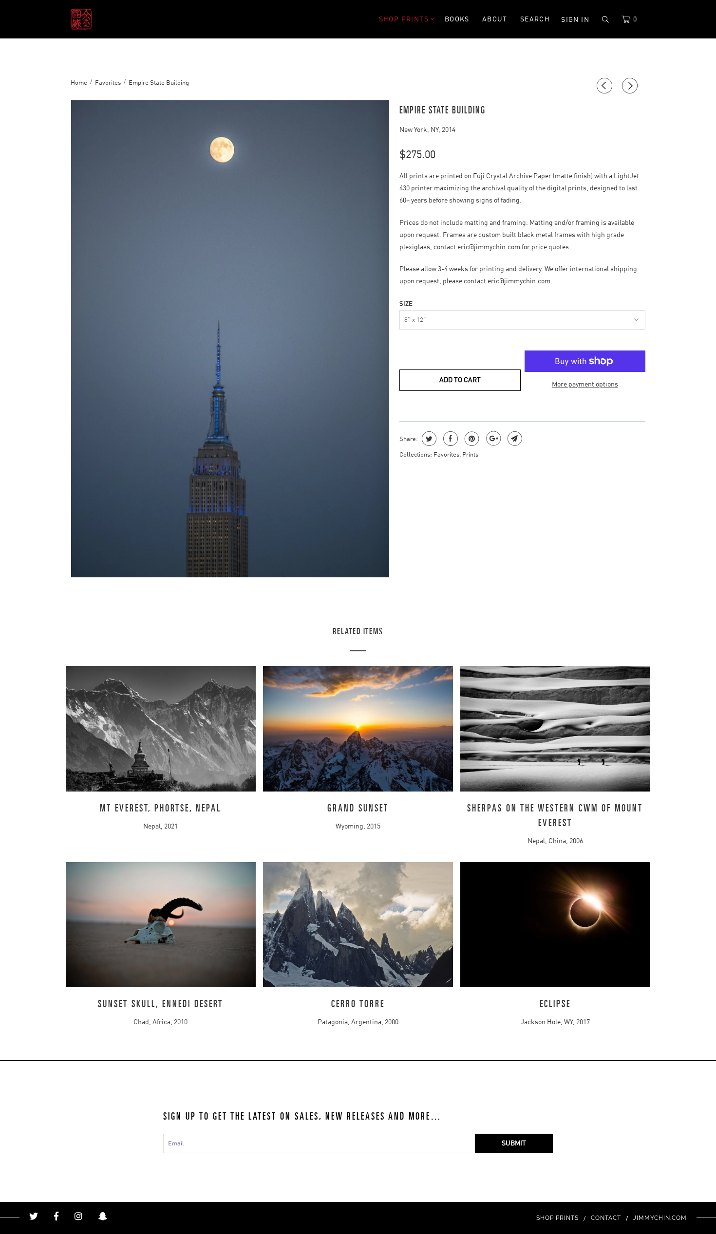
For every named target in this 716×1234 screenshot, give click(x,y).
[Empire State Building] (230, 339)
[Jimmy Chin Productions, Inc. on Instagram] (78, 1216)
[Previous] (606, 86)
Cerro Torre (358, 1004)
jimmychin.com (660, 1218)
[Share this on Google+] (492, 438)
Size (406, 304)
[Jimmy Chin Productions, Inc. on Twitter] (33, 1216)
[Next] (631, 86)
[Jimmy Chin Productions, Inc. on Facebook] (56, 1216)
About (495, 19)
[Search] (605, 19)
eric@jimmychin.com (488, 247)
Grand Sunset (358, 808)
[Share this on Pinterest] (470, 438)
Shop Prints (405, 19)
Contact (606, 1218)
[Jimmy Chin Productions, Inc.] (120, 19)
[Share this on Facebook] (449, 438)
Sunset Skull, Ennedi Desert (160, 1004)
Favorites (446, 455)
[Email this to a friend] (513, 438)
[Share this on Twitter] (427, 438)
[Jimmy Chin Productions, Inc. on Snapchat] (102, 1216)
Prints (470, 455)
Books (457, 19)
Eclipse (555, 1004)
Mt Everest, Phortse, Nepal (160, 808)
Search (535, 19)
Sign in (575, 20)
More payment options (585, 384)
